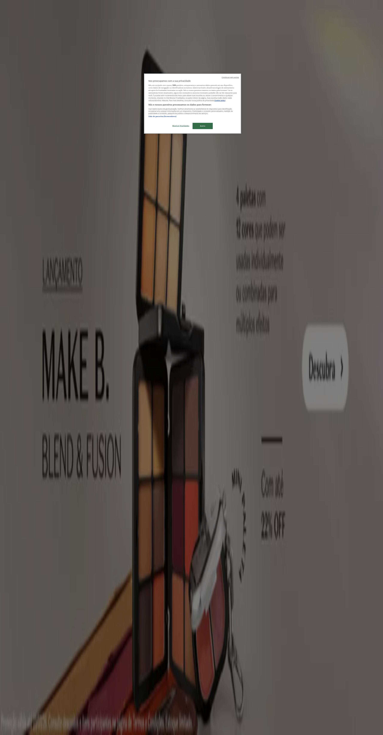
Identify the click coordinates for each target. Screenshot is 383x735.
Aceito (202, 126)
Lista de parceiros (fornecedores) (162, 116)
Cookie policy (219, 100)
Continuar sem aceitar (230, 77)
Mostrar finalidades (180, 126)
